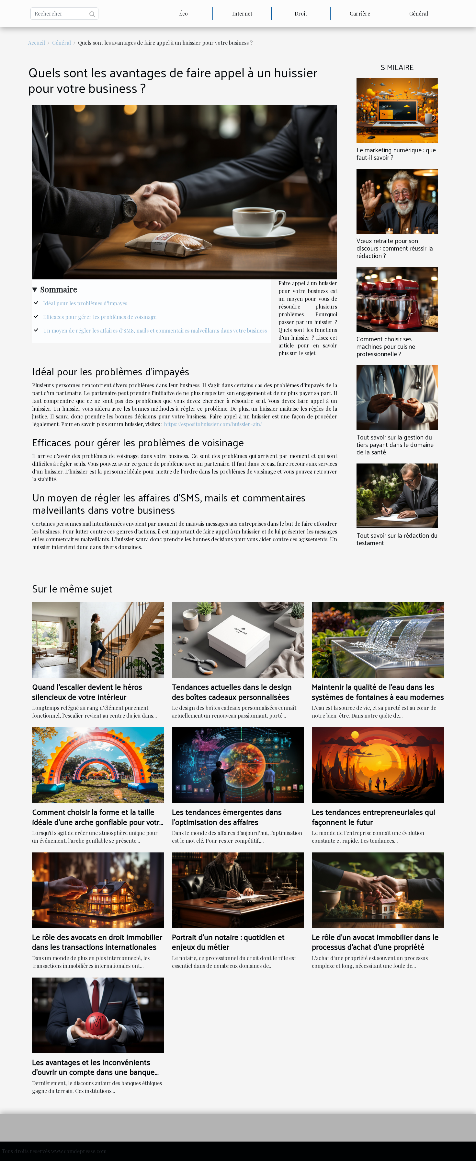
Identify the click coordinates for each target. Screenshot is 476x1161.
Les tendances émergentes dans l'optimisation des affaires (227, 816)
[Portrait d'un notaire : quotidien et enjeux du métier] (238, 889)
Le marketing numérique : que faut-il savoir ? (396, 153)
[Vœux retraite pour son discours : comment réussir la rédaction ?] (397, 200)
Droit (301, 13)
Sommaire (58, 289)
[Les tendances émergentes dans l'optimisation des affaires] (238, 764)
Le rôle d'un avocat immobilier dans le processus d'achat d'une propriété (375, 942)
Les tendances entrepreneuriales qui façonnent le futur (373, 816)
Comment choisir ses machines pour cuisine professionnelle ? (386, 346)
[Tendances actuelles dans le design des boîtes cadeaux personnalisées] (238, 639)
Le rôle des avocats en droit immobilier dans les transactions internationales (97, 942)
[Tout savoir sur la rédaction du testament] (397, 495)
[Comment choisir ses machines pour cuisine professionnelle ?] (397, 298)
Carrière (360, 13)
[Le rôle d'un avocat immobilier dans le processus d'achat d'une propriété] (378, 889)
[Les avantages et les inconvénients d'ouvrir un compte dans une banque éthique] (98, 1014)
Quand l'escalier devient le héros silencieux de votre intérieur (87, 691)
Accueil (36, 42)
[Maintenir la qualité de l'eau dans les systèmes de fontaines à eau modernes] (378, 639)
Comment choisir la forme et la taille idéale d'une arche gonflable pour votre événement (98, 821)
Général (418, 13)
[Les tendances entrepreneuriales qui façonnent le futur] (378, 764)
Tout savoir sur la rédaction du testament (397, 539)
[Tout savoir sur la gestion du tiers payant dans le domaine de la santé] (397, 396)
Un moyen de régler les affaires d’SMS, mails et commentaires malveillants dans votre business (155, 330)
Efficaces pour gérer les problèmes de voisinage (99, 316)
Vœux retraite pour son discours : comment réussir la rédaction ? (395, 248)
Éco (183, 13)
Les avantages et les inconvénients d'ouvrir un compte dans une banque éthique (93, 1072)
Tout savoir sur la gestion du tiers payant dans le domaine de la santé (395, 444)
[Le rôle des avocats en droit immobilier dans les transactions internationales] (98, 889)
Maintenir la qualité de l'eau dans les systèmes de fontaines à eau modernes (378, 691)
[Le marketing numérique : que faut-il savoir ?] (397, 109)
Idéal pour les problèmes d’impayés (85, 303)
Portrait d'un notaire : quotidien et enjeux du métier (228, 942)
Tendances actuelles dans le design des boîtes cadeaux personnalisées (232, 691)
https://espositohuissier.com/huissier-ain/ (213, 424)
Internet (242, 13)
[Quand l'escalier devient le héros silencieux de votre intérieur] (98, 639)
